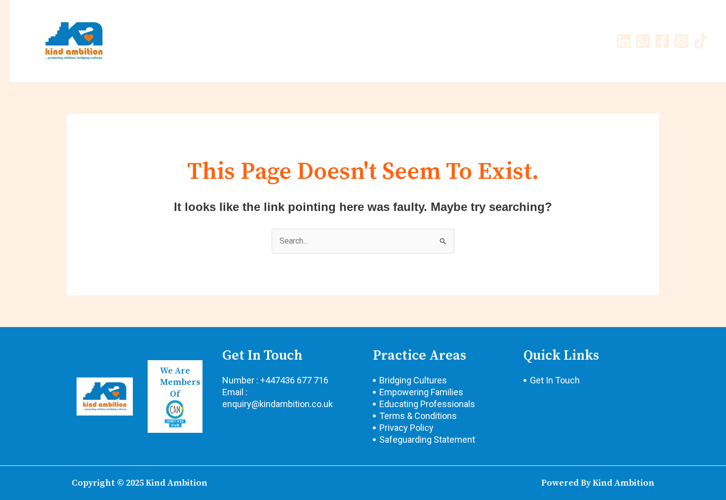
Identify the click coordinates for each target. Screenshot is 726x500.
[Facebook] (662, 41)
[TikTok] (701, 41)
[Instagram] (681, 41)
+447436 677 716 (294, 380)
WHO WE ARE (234, 40)
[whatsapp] (643, 41)
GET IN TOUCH (504, 40)
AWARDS (352, 40)
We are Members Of (180, 382)
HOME (183, 40)
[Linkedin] (624, 41)
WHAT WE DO (297, 40)
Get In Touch (262, 355)
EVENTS (559, 40)
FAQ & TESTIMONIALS (423, 40)
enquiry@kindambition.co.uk (277, 404)
